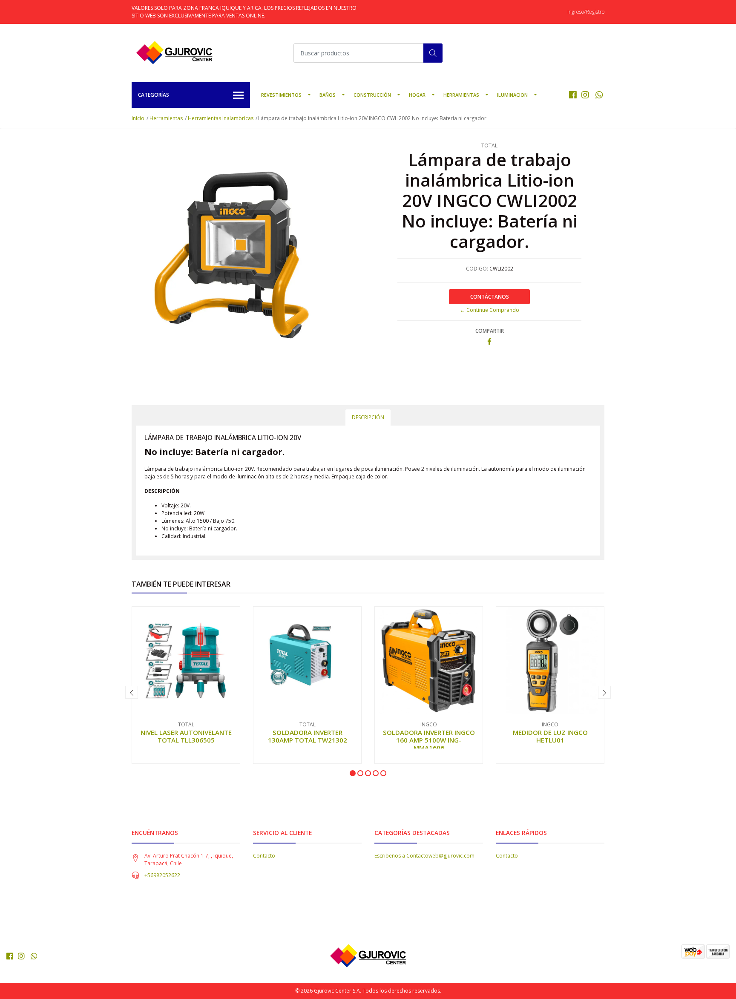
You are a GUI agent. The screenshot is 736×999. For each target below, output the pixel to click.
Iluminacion (512, 95)
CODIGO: (477, 268)
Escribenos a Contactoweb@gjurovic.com (424, 855)
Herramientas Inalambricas (220, 118)
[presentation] (131, 692)
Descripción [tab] (368, 417)
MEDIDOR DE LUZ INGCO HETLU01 (550, 736)
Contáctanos (489, 296)
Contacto (264, 855)
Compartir (489, 330)
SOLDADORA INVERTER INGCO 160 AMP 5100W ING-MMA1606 (429, 740)
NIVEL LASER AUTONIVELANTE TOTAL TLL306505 (186, 736)
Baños (327, 95)
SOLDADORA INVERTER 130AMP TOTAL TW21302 (307, 736)
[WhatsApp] (599, 95)
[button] (352, 773)
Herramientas (461, 95)
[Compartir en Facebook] (489, 341)
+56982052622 (162, 875)
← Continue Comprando (489, 310)
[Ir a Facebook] (573, 95)
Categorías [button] (153, 94)
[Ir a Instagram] (585, 95)
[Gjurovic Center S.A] (174, 53)
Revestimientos (281, 95)
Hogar (417, 95)
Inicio (138, 118)
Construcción (372, 95)
